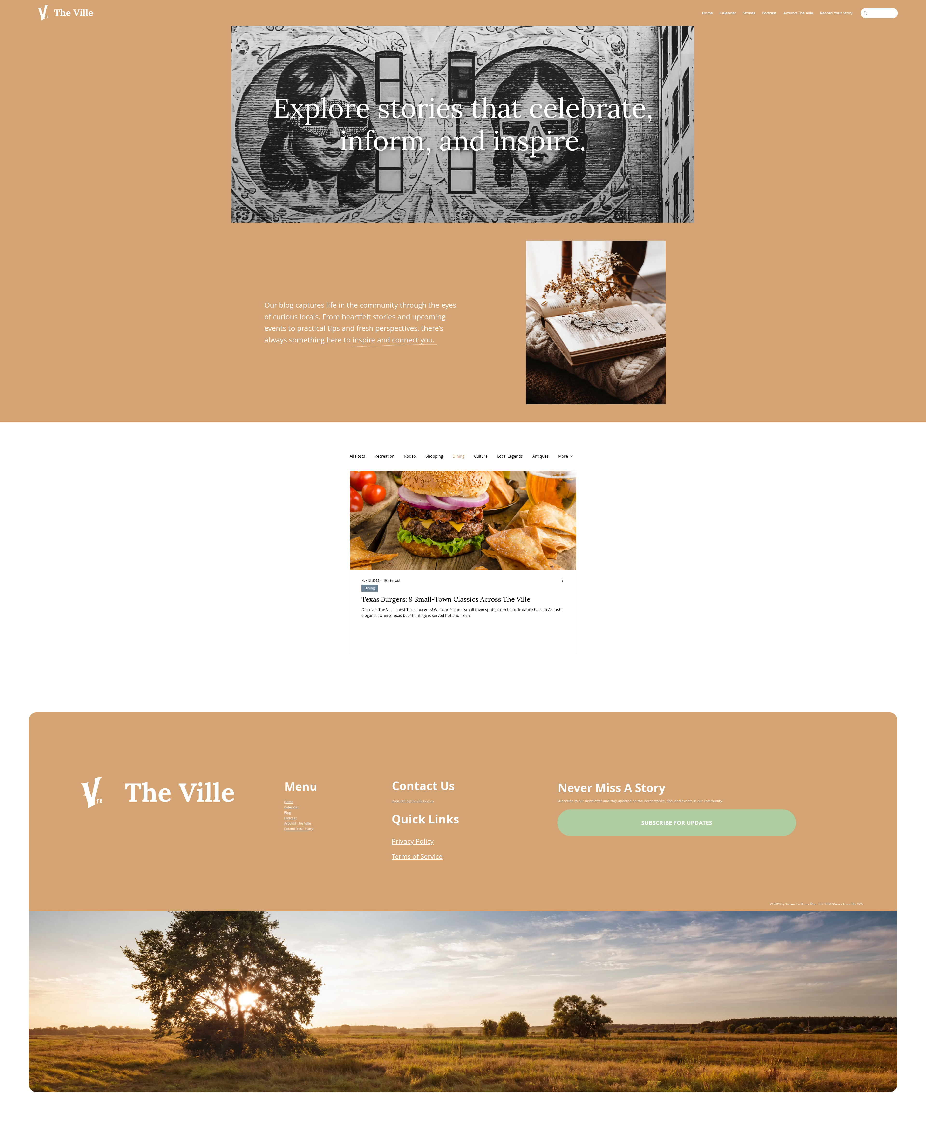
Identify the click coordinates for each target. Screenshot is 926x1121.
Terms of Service (417, 856)
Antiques (540, 456)
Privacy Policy (413, 841)
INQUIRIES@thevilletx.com (413, 801)
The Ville (73, 12)
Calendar (291, 807)
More (563, 456)
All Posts (357, 456)
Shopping (434, 456)
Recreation (385, 456)
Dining (458, 456)
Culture (481, 456)
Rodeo (410, 456)
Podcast (290, 818)
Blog (287, 812)
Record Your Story (298, 828)
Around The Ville (297, 823)
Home (288, 802)
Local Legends (510, 456)
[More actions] (564, 580)
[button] (677, 822)
